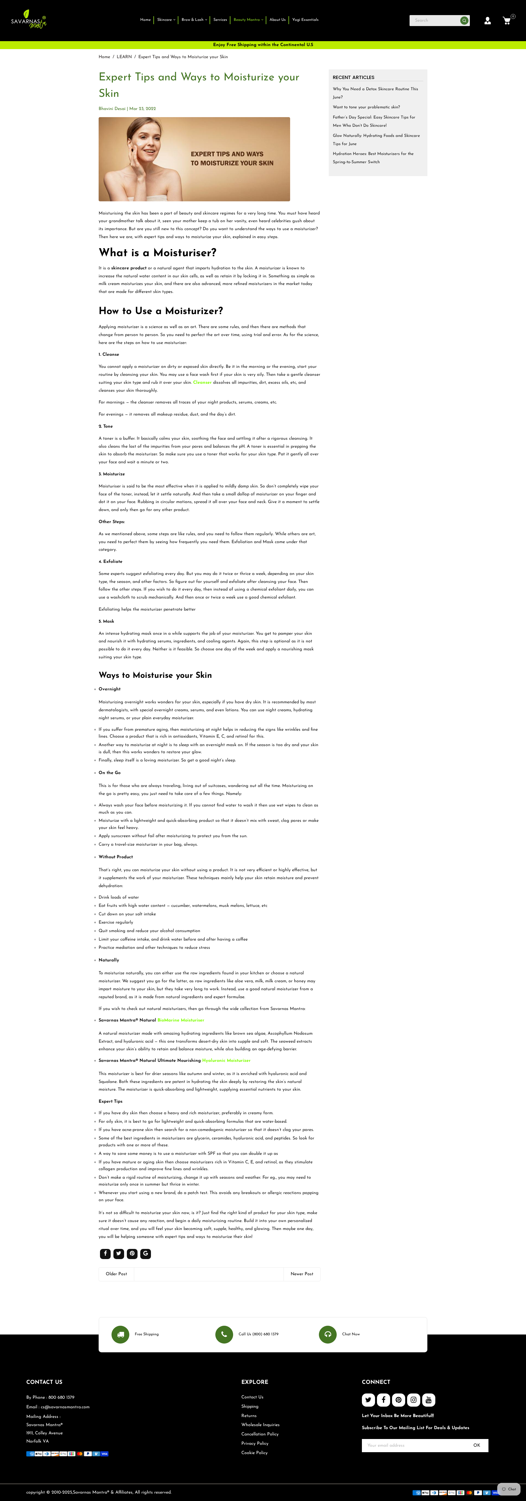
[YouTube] (428, 1400)
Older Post (116, 1274)
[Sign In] (487, 20)
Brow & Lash (193, 20)
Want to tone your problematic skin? (366, 107)
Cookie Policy (254, 1453)
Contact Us (252, 1397)
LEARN (124, 57)
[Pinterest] (398, 1400)
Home (145, 20)
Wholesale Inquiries (260, 1425)
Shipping (250, 1406)
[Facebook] (383, 1400)
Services (220, 20)
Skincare (165, 20)
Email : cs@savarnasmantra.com (58, 1407)
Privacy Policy (254, 1443)
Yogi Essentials (305, 20)
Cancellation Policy (260, 1434)
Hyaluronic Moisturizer (226, 1061)
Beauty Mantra (247, 20)
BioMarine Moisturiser (181, 1020)
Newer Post (302, 1274)
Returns (249, 1416)
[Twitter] (368, 1400)
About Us (278, 20)
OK (476, 1445)
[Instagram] (413, 1400)
